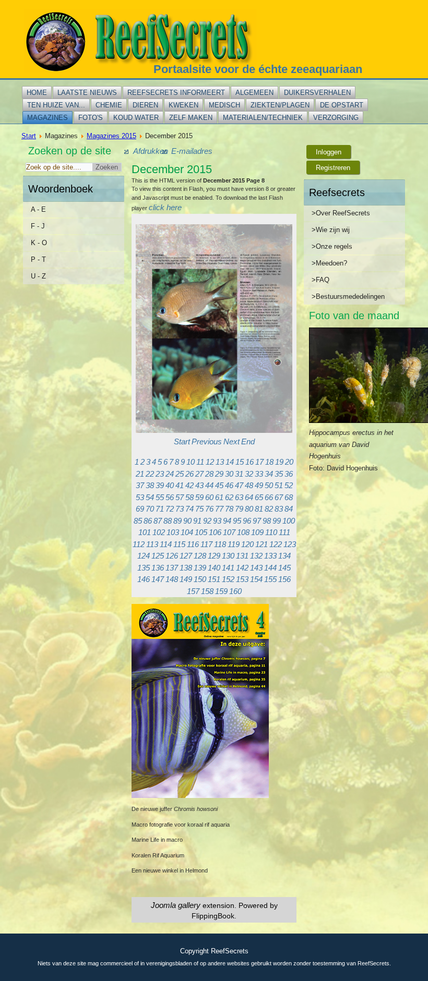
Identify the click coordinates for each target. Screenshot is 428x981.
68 (288, 497)
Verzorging (336, 118)
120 (247, 544)
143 (256, 567)
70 (150, 508)
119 (234, 544)
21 (140, 473)
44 (209, 485)
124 (143, 555)
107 (229, 532)
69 (140, 508)
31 (239, 473)
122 (275, 544)
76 (209, 508)
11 (200, 461)
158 (207, 591)
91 (197, 520)
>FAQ (320, 280)
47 (239, 485)
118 (220, 544)
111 (284, 532)
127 (186, 555)
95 (237, 520)
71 (160, 508)
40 (169, 485)
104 (187, 532)
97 (257, 520)
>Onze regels (332, 246)
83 (279, 508)
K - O (39, 243)
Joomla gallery (175, 905)
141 (228, 567)
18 (269, 461)
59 (199, 497)
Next (231, 441)
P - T (38, 259)
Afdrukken (150, 151)
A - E (38, 209)
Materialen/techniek (263, 118)
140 (214, 567)
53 (140, 497)
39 (160, 485)
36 (288, 473)
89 (177, 520)
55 (160, 497)
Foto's (90, 118)
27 (199, 473)
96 (247, 520)
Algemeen (254, 92)
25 (179, 473)
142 (242, 567)
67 (279, 497)
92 (207, 520)
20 (289, 461)
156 (284, 579)
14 (229, 461)
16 (249, 461)
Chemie (109, 105)
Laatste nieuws (87, 92)
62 (229, 497)
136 (157, 567)
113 (152, 544)
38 (150, 485)
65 (259, 497)
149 (186, 579)
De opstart (341, 105)
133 (270, 555)
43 (199, 485)
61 (219, 497)
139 (200, 567)
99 (276, 520)
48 (249, 485)
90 (187, 520)
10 (190, 461)
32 (249, 473)
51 (279, 485)
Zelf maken (190, 118)
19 (279, 461)
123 (289, 544)
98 (267, 520)
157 (193, 591)
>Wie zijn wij (331, 230)
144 (270, 567)
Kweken (183, 105)
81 (259, 508)
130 (228, 555)
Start (28, 136)
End (248, 441)
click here (165, 207)
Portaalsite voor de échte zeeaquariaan (257, 69)
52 (288, 485)
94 (227, 520)
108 (243, 532)
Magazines (47, 118)
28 (209, 473)
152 (228, 579)
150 (200, 579)
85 (138, 520)
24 (169, 473)
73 (179, 508)
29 (219, 473)
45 (219, 485)
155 (270, 579)
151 (214, 579)
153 (242, 579)
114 (166, 544)
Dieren (145, 105)
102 (158, 532)
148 (171, 579)
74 (189, 508)
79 (239, 508)
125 (157, 555)
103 (173, 532)
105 (201, 532)
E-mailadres (191, 151)
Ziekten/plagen (280, 105)
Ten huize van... (56, 105)
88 (167, 520)
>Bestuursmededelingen (348, 296)
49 (259, 485)
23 (160, 473)
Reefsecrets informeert (176, 92)
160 (235, 591)
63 (239, 497)
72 (169, 508)
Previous (207, 441)
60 (209, 497)
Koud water (136, 118)
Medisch (224, 105)
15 (239, 461)
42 (189, 485)
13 (220, 461)
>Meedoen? (329, 263)
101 (144, 532)
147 (157, 579)
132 (256, 555)
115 (179, 544)
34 (269, 473)
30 (229, 473)
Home (37, 92)
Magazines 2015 (111, 136)
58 (189, 497)
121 (261, 544)
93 (217, 520)
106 (215, 532)
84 (288, 508)
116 (193, 544)
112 (139, 544)
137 (171, 567)
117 (206, 544)
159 (221, 591)
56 (169, 497)
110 (271, 532)
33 (259, 473)
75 (199, 508)
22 (150, 473)
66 (269, 497)
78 (229, 508)
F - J (38, 226)
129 (214, 555)
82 (269, 508)
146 (143, 579)
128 (200, 555)
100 (288, 520)
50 (269, 485)
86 (148, 520)
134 (284, 555)
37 (140, 485)
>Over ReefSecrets (341, 213)
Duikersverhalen (317, 92)
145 (284, 567)
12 (210, 461)
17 (259, 461)
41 (179, 485)
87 (157, 520)
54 (150, 497)
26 (189, 473)
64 (249, 497)
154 (256, 579)
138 (186, 567)
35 (279, 473)
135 (143, 567)
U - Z (38, 276)
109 (257, 532)
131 (242, 555)
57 (179, 497)
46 (229, 485)
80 (249, 508)
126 (171, 555)
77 (219, 508)
